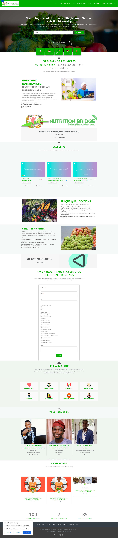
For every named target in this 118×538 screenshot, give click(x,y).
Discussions (67, 3)
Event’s (54, 524)
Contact (90, 3)
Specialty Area (44, 312)
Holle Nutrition (26, 180)
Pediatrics (29, 398)
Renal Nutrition (69, 388)
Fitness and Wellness (69, 398)
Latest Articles (33, 496)
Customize (9, 532)
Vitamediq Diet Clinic (80, 180)
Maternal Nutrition (89, 398)
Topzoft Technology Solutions (64, 531)
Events (79, 3)
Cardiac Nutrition (29, 388)
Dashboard (96, 3)
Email (42, 293)
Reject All (18, 532)
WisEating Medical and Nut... (57, 180)
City (41, 299)
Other (42, 345)
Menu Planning (49, 398)
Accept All (27, 532)
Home (57, 3)
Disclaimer (71, 524)
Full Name (43, 287)
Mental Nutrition (88, 388)
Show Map (39, 185)
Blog (61, 3)
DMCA (77, 524)
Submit (59, 355)
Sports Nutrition (49, 388)
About (84, 3)
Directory (73, 3)
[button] (96, 439)
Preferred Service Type (46, 305)
